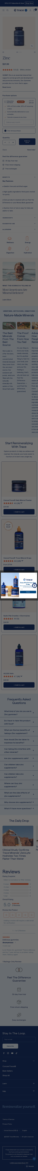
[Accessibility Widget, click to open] (34, 585)
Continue (28, 592)
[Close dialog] (36, 574)
